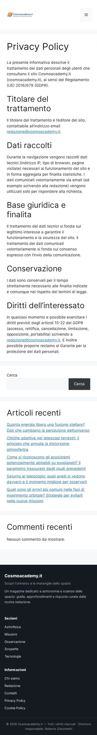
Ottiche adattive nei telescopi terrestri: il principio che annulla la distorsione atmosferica (43, 444)
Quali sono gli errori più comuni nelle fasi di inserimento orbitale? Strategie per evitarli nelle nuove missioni (45, 495)
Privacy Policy (15, 701)
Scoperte (11, 649)
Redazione (12, 686)
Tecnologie (13, 656)
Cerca (12, 375)
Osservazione (15, 642)
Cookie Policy (15, 708)
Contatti (11, 693)
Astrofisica (13, 627)
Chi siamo (12, 678)
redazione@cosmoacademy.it (33, 131)
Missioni (11, 634)
